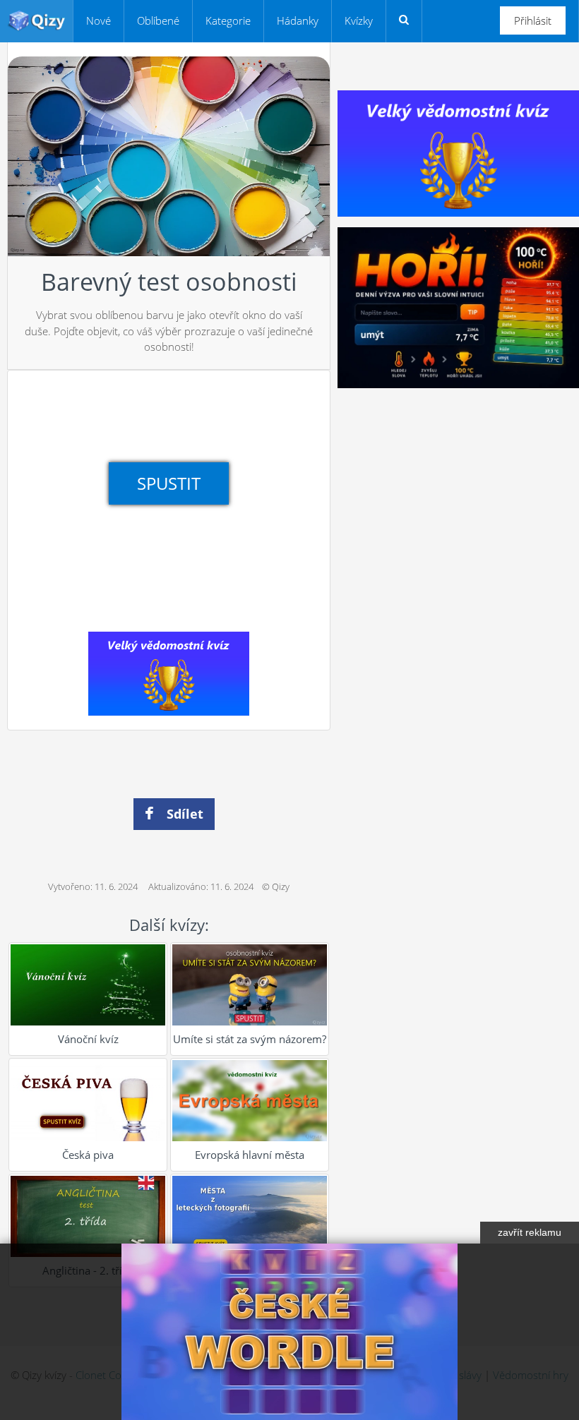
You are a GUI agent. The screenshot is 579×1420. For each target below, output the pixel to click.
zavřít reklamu (529, 1232)
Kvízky (359, 20)
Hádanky (297, 20)
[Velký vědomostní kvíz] (168, 673)
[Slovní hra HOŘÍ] (458, 306)
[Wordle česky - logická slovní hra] (289, 1332)
